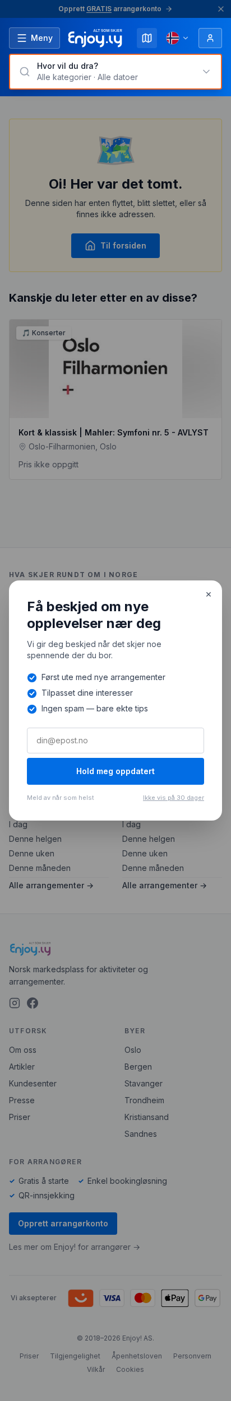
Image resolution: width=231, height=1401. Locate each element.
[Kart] (147, 38)
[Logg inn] (210, 38)
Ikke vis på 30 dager (173, 798)
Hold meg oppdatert (115, 771)
